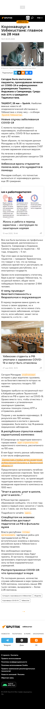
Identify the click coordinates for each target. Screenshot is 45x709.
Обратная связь (7, 678)
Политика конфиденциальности (14, 662)
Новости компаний (8, 674)
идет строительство (28, 442)
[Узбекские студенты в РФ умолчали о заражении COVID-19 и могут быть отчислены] (22, 337)
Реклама (21, 674)
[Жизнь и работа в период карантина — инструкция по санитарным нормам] (22, 202)
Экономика (38, 634)
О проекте (5, 655)
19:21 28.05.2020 (8, 39)
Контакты (14, 655)
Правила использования (11, 658)
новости (5, 634)
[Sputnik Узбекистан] (7, 19)
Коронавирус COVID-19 (10, 600)
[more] (40, 233)
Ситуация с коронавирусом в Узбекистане (16, 596)
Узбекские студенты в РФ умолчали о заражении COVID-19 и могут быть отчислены (22, 359)
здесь (28, 512)
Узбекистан (25, 600)
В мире (27, 634)
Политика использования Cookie (14, 665)
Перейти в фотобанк (29, 68)
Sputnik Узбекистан (12, 114)
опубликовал (28, 374)
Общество (37, 596)
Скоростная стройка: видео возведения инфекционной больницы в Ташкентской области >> (22, 462)
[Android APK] (8, 685)
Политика (17, 634)
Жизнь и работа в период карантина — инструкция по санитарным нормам (20, 225)
